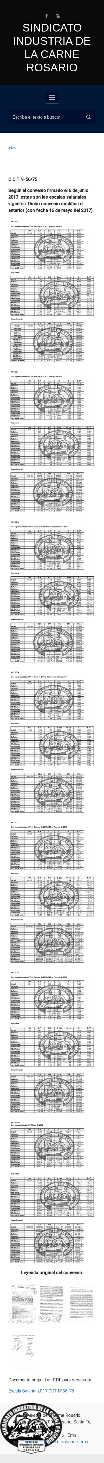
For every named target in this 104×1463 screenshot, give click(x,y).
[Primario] (52, 97)
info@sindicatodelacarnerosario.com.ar (52, 1441)
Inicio (12, 147)
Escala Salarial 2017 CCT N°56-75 (41, 1391)
